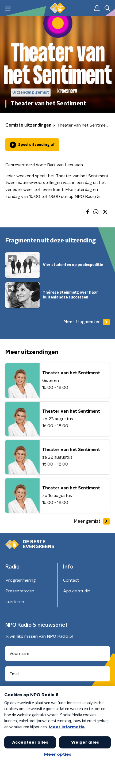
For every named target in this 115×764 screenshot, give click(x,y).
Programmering (20, 580)
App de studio (76, 591)
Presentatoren (19, 591)
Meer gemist (87, 521)
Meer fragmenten (82, 322)
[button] (8, 8)
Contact (71, 580)
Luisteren (14, 602)
